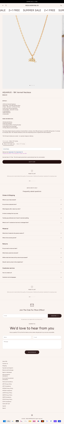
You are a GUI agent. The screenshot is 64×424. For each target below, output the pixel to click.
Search (4, 408)
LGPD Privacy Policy (7, 392)
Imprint (4, 406)
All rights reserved (38, 418)
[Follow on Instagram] (32, 415)
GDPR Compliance (6, 397)
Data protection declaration (6, 375)
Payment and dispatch (7, 368)
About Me (4, 361)
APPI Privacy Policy (7, 384)
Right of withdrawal (7, 372)
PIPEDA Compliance (7, 390)
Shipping (4, 365)
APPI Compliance (6, 386)
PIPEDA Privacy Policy (7, 388)
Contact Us (5, 363)
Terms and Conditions (7, 381)
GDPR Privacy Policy (7, 395)
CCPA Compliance (6, 401)
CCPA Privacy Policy (7, 399)
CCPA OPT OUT (6, 403)
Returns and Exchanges (7, 370)
